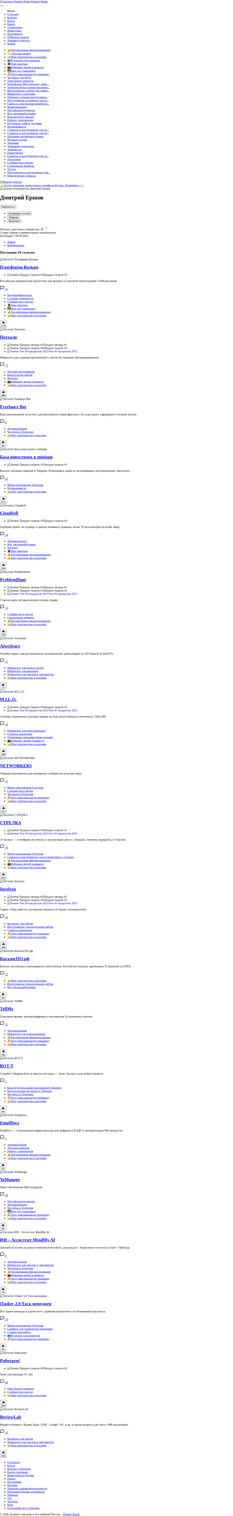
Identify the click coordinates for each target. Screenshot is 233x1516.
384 (3, 754)
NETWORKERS (16, 765)
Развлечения (15, 152)
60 (6, 1382)
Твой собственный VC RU (16, 1374)
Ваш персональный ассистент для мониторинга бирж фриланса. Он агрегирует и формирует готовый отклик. (68, 414)
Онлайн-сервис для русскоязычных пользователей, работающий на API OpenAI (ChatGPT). (57, 653)
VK (9, 1498)
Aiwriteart (10, 646)
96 (3, 1228)
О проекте (13, 1462)
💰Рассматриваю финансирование (29, 50)
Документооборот (18, 1147)
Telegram (13, 217)
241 (3, 1054)
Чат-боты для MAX (19, 77)
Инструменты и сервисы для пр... (28, 100)
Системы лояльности (20, 298)
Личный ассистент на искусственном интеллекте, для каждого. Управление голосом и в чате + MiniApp (65, 1247)
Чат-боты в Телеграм (20, 431)
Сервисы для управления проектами (30, 1328)
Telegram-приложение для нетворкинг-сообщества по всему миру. (41, 773)
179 (3, 326)
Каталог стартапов (18, 1468)
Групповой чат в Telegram (23, 1508)
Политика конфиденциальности (27, 1488)
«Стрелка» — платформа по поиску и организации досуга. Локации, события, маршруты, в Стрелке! (63, 839)
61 (3, 445)
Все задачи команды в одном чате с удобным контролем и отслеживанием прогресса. (53, 1311)
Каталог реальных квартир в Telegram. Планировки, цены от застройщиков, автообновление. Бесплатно (65, 470)
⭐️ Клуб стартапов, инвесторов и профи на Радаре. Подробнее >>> (42, 185)
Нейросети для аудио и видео (25, 667)
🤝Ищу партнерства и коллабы (26, 57)
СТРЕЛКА (10, 822)
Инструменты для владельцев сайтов (30, 926)
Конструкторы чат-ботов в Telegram (29, 1091)
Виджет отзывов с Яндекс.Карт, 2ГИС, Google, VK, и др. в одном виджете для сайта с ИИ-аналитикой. (64, 1424)
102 (3, 1456)
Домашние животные (20, 146)
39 (6, 847)
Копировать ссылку (19, 213)
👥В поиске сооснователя (23, 60)
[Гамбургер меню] (1, 5)
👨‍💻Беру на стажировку (21, 70)
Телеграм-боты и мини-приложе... (28, 87)
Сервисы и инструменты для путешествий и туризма (40, 857)
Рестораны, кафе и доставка (24, 123)
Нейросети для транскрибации (26, 730)
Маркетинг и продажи (21, 93)
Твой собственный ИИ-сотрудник (21, 1187)
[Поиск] (18, 37)
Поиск (11, 1478)
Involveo (8, 889)
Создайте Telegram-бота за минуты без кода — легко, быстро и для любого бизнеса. (52, 1073)
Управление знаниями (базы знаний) (30, 737)
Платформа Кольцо (19, 267)
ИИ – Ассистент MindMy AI (27, 1239)
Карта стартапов (17, 1472)
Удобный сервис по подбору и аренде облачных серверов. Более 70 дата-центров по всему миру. (60, 526)
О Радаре (13, 14)
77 (3, 688)
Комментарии (15, 245)
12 (6, 661)
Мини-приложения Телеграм (25, 484)
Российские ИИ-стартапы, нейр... (28, 84)
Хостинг (12, 378)
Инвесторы (14, 30)
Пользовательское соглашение (26, 1491)
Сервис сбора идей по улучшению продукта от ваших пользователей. (43, 909)
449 (3, 947)
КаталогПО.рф (14, 958)
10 (6, 1319)
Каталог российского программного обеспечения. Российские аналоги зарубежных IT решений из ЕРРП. (65, 966)
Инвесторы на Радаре (20, 1475)
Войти (11, 43)
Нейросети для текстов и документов (30, 674)
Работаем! (10, 1360)
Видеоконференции (19, 295)
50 (3, 1111)
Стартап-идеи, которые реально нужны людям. (29, 600)
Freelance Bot (13, 406)
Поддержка (14, 1481)
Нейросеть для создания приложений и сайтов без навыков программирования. (49, 357)
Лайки (11, 242)
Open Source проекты (20, 80)
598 (3, 395)
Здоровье (13, 143)
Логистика (14, 159)
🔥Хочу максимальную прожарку (28, 74)
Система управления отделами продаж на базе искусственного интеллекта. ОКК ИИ (53, 716)
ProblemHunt (13, 579)
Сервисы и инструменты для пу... (28, 156)
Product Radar (39, 1)
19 (6, 724)
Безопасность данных (20, 116)
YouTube (12, 1501)
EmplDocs (9, 1122)
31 (6, 289)
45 (3, 1349)
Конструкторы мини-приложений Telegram (34, 1087)
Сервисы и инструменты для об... (28, 133)
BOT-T (6, 1066)
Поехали (8, 337)
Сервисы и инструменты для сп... (28, 129)
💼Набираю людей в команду (25, 67)
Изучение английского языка (25, 136)
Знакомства (14, 149)
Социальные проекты (20, 165)
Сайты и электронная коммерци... (28, 103)
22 (6, 478)
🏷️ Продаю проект (19, 53)
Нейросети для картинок (22, 671)
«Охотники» (15, 27)
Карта (11, 20)
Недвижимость (16, 126)
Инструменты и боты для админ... (28, 90)
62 (3, 997)
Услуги (11, 169)
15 (6, 1024)
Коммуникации (17, 107)
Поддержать (14, 33)
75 (6, 365)
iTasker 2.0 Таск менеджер (25, 1303)
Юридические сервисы (21, 175)
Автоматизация (17, 428)
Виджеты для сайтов (20, 923)
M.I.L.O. (8, 699)
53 (6, 608)
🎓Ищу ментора (17, 63)
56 (6, 917)
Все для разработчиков (21, 113)
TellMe (6, 1008)
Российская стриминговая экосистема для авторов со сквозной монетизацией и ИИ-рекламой (58, 281)
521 (3, 877)
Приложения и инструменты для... (28, 172)
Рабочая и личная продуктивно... (27, 97)
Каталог (12, 17)
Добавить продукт (18, 40)
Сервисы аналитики (19, 734)
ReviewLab (10, 1417)
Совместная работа (19, 1332)
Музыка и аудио (17, 139)
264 (3, 568)
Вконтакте (14, 221)
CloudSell (9, 513)
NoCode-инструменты (21, 110)
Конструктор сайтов (19, 375)
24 (6, 534)
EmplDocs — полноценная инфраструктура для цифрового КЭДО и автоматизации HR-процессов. (61, 1130)
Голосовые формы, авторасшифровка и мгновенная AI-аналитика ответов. (46, 1016)
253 (3, 1405)
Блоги (11, 24)
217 (3, 811)
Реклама (12, 1485)
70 (3, 1292)
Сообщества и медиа (20, 162)
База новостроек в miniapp (26, 456)
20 (6, 1195)
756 (3, 634)
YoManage (10, 1179)
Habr (10, 1504)
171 (3, 502)
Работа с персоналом (20, 120)
